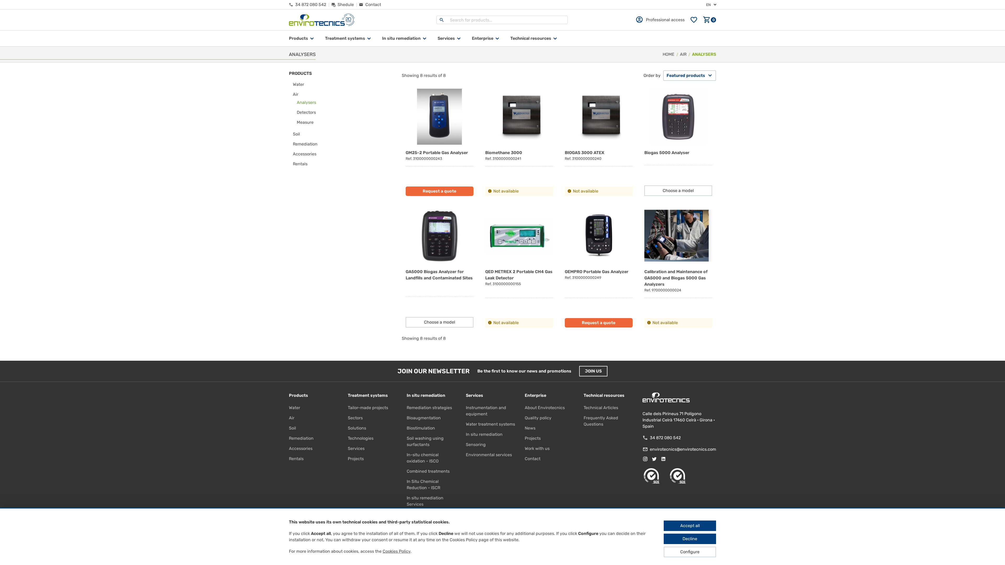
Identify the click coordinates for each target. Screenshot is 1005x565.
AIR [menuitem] (295, 94)
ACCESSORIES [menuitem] (304, 153)
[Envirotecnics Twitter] (654, 459)
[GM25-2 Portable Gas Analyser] (439, 142)
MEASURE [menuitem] (305, 122)
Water (294, 407)
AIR (683, 54)
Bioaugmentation (424, 417)
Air (291, 417)
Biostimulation (421, 428)
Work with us (537, 448)
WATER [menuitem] (298, 84)
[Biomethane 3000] (519, 142)
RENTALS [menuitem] (300, 163)
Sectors (355, 417)
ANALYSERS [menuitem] (306, 102)
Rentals (296, 458)
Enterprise (482, 38)
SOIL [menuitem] (296, 134)
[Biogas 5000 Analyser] (678, 142)
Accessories (300, 448)
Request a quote (439, 191)
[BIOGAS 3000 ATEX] (598, 142)
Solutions (357, 428)
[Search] (442, 20)
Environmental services (489, 454)
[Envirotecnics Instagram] (645, 459)
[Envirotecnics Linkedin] (663, 459)
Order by (652, 75)
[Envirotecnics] (321, 20)
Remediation (301, 438)
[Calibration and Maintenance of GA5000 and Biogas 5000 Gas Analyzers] (678, 267)
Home (668, 54)
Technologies (360, 438)
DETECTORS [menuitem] (306, 112)
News (530, 428)
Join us (593, 371)
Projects (356, 458)
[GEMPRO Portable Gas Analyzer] (598, 267)
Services (446, 38)
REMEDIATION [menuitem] (305, 144)
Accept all (690, 525)
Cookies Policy (396, 551)
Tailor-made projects (368, 407)
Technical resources (530, 38)
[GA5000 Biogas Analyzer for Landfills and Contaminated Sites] (439, 267)
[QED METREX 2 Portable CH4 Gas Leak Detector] (519, 267)
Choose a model (678, 190)
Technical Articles (601, 407)
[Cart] (709, 19)
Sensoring (476, 444)
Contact (532, 458)
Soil (292, 428)
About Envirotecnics (545, 407)
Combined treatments (428, 471)
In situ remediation (484, 434)
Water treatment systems (490, 424)
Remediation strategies (429, 407)
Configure (690, 551)
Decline (690, 538)
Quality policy (538, 417)
